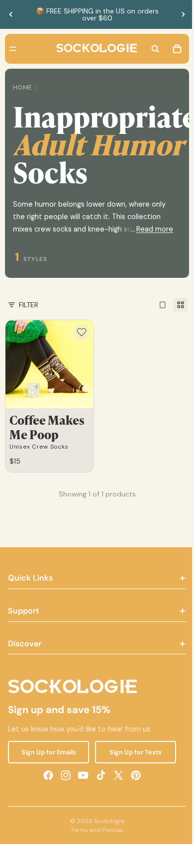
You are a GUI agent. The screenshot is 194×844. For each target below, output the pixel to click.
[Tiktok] (98, 775)
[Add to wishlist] (79, 332)
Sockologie (107, 821)
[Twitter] (116, 775)
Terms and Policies (94, 830)
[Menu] (13, 49)
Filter (28, 304)
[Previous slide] (11, 14)
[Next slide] (183, 14)
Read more (149, 229)
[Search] (150, 49)
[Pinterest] (133, 775)
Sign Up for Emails (47, 751)
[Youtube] (81, 775)
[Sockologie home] (94, 49)
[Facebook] (46, 775)
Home (22, 88)
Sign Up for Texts (132, 751)
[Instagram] (63, 775)
